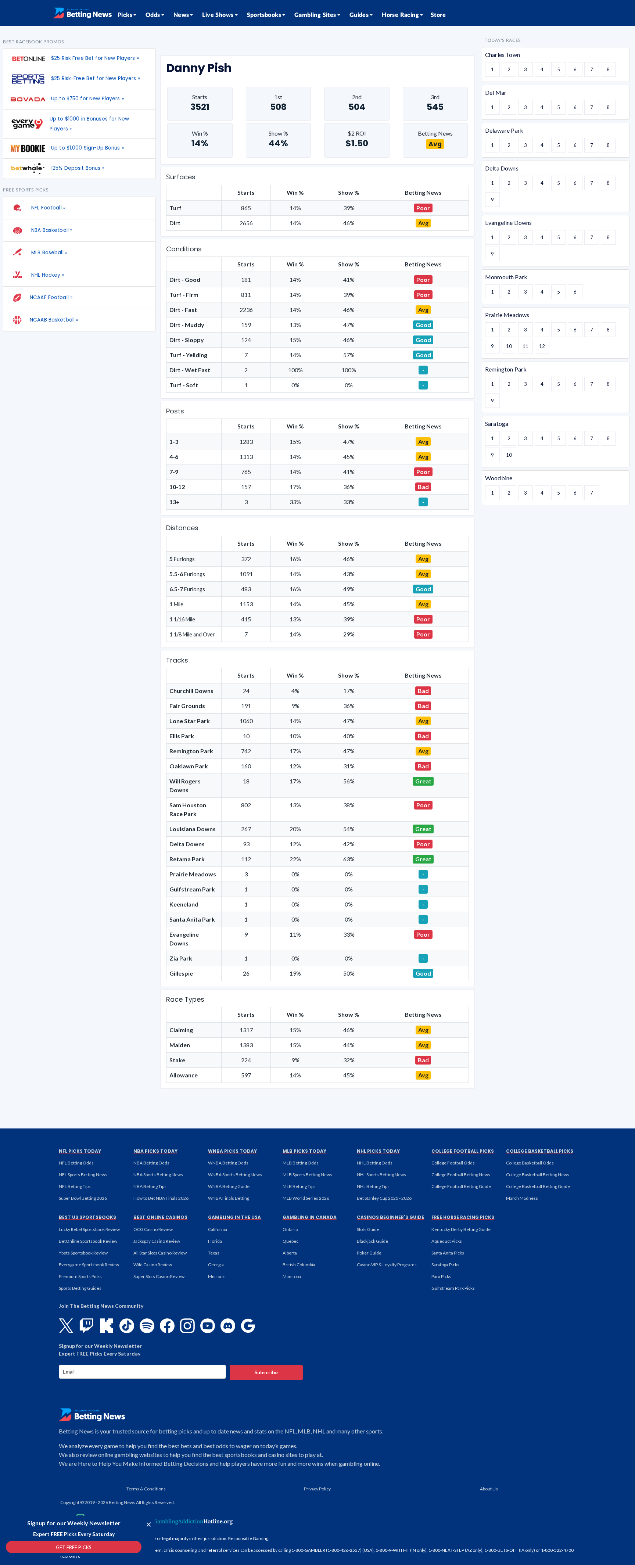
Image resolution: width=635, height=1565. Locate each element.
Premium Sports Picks (80, 1276)
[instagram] (187, 1325)
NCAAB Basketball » (54, 319)
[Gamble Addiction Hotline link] (187, 1521)
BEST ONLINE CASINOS (160, 1217)
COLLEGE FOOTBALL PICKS (462, 1151)
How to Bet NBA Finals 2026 (161, 1198)
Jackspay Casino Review (156, 1241)
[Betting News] (82, 12)
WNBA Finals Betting (228, 1198)
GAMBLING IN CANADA (310, 1217)
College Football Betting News (460, 1174)
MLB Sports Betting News (307, 1174)
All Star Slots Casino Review (160, 1253)
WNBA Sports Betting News (235, 1174)
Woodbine (498, 477)
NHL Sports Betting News (381, 1174)
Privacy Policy (317, 1489)
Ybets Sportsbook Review (83, 1253)
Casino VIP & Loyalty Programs (387, 1264)
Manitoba (292, 1276)
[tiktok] (126, 1325)
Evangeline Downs (508, 222)
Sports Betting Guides (80, 1288)
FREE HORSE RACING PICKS (462, 1217)
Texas (213, 1253)
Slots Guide (368, 1229)
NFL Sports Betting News (83, 1174)
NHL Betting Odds (374, 1163)
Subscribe (266, 1372)
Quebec (290, 1241)
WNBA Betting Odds (228, 1163)
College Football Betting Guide (461, 1186)
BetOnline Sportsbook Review (88, 1241)
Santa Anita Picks (447, 1253)
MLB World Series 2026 (306, 1198)
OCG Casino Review (153, 1229)
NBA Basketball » (51, 230)
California (217, 1229)
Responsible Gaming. (248, 1538)
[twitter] (66, 1325)
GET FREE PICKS (74, 1547)
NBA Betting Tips (149, 1186)
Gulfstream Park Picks (453, 1288)
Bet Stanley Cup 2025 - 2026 (384, 1198)
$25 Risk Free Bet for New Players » (95, 58)
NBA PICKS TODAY (155, 1151)
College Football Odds (453, 1163)
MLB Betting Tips (299, 1186)
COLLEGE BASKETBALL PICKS (539, 1151)
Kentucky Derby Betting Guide (461, 1229)
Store (438, 15)
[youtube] (207, 1325)
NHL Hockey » (47, 275)
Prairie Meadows (507, 314)
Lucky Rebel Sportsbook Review (89, 1229)
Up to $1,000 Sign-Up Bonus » (87, 147)
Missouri (217, 1276)
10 (509, 346)
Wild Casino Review (152, 1264)
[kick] (106, 1325)
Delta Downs (502, 168)
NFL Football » (47, 207)
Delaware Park (504, 130)
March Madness (522, 1198)
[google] (248, 1325)
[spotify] (147, 1325)
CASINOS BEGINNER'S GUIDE (390, 1217)
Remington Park (506, 369)
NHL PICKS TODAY (378, 1151)
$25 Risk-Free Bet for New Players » (95, 78)
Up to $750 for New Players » (87, 98)
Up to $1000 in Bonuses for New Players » (89, 123)
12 (542, 346)
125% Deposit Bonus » (77, 168)
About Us (489, 1489)
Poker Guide (369, 1253)
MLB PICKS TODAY (304, 1151)
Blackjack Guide (372, 1241)
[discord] (227, 1325)
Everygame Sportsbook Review (89, 1264)
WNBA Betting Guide (229, 1186)
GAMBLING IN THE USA (234, 1217)
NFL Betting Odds (76, 1163)
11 (525, 346)
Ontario (290, 1229)
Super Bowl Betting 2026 (83, 1198)
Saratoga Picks (445, 1264)
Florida (215, 1241)
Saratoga (496, 423)
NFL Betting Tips (75, 1186)
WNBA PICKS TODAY (232, 1151)
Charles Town (502, 54)
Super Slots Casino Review (158, 1276)
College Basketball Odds (530, 1163)
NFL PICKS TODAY (80, 1151)
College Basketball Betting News (537, 1174)
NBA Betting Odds (151, 1163)
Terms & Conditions (146, 1489)
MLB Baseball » (48, 252)
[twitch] (86, 1325)
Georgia (216, 1264)
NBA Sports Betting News (158, 1174)
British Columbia (299, 1264)
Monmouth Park (506, 276)
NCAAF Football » (51, 297)
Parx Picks (441, 1276)
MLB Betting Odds (301, 1163)
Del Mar (495, 92)
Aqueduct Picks (446, 1241)
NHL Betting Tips (373, 1186)
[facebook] (167, 1325)
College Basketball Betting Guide (538, 1186)
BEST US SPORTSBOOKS (87, 1217)
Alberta (290, 1253)
